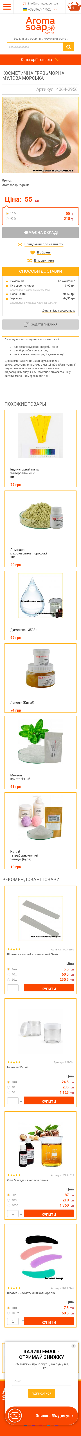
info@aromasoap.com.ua (43, 3)
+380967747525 (40, 9)
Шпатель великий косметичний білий (32, 954)
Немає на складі (40, 233)
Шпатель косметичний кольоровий (31, 1293)
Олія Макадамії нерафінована (27, 1180)
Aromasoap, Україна (15, 185)
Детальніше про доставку (58, 310)
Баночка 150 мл (18, 1067)
